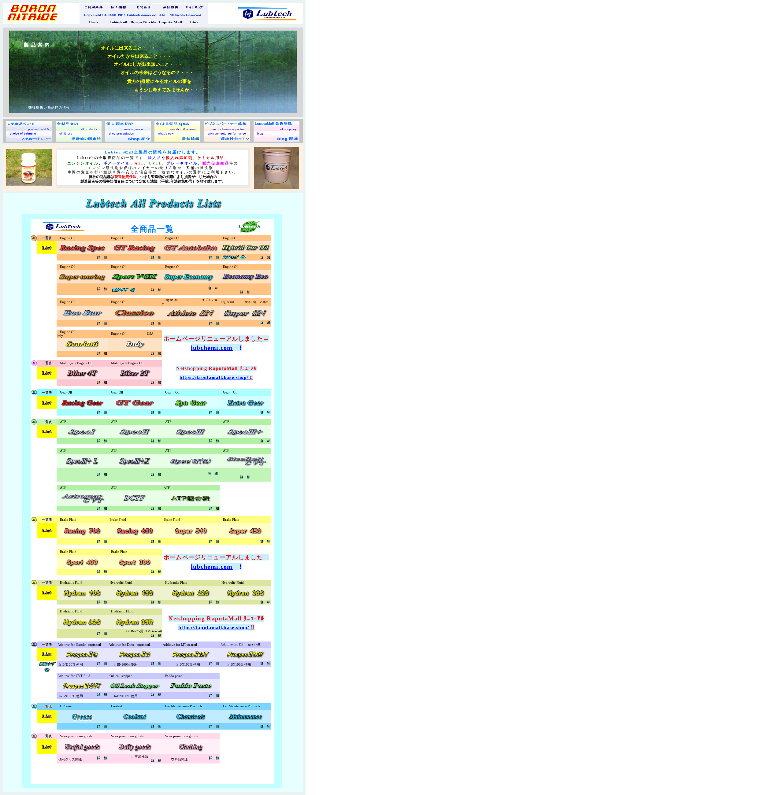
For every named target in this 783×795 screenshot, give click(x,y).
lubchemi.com (212, 347)
